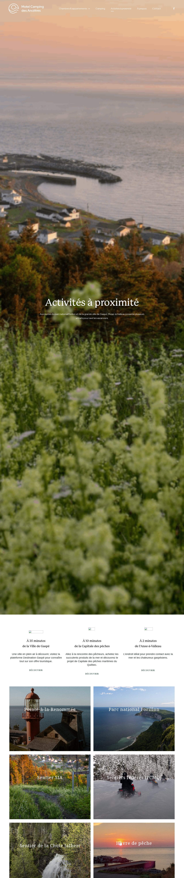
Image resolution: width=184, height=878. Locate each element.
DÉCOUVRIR (36, 670)
